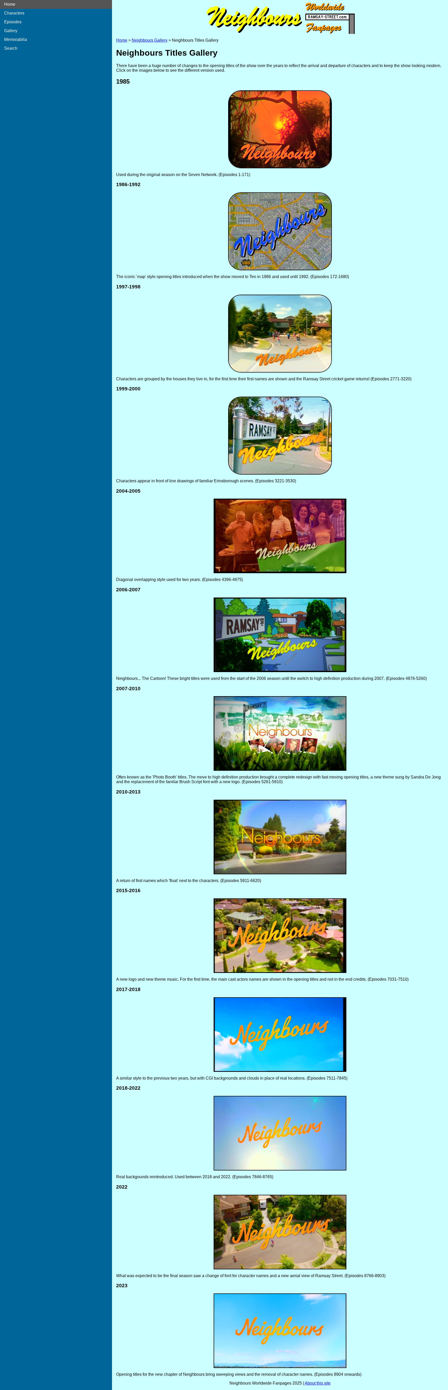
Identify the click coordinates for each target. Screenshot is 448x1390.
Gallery (10, 30)
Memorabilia (15, 39)
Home (9, 4)
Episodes (13, 22)
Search (10, 48)
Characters (14, 13)
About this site (318, 1383)
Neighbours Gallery (149, 40)
